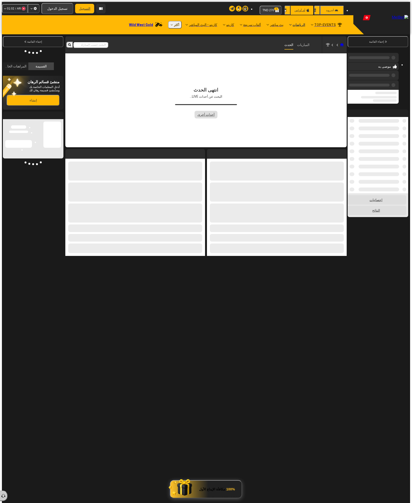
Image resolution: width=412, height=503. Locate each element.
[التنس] (333, 45)
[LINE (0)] (342, 45)
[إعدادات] (34, 8)
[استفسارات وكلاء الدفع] (101, 8)
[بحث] (69, 45)
